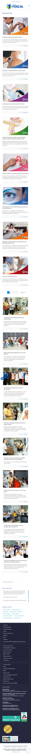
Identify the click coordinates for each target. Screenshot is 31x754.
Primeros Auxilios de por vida (9, 276)
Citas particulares (7, 664)
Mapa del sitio (6, 681)
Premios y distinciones (8, 633)
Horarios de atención (7, 650)
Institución (5, 625)
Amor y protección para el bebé (10, 597)
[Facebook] (12, 1)
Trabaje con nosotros (7, 658)
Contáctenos (6, 660)
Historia (4, 631)
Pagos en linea (6, 672)
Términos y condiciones (17, 749)
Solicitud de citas (7, 676)
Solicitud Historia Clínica (8, 679)
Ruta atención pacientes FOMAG (10, 683)
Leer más (26, 45)
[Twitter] (14, 1)
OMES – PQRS (6, 654)
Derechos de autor (7, 749)
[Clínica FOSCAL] (14, 6)
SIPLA (4, 637)
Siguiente (23, 292)
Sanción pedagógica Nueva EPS (10, 674)
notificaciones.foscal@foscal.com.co (10, 706)
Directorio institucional (8, 645)
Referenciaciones (7, 656)
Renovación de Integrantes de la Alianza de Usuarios (14, 600)
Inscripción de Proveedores (9, 668)
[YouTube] (16, 1)
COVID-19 (5, 639)
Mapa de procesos (7, 652)
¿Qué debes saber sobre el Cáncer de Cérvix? (13, 104)
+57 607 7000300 (10, 694)
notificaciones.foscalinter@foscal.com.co (11, 709)
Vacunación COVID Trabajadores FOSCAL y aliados (14, 641)
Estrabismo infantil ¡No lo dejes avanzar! (12, 37)
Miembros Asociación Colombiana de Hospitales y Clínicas (16, 750)
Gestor (4, 666)
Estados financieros (7, 629)
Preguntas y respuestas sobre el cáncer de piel (13, 70)
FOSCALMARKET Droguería (9, 647)
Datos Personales (7, 627)
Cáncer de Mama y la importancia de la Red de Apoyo (15, 173)
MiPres (4, 670)
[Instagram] (19, 1)
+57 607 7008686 (10, 699)
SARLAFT (5, 635)
